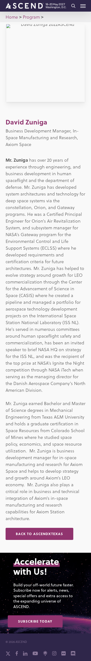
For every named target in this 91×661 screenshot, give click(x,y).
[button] (83, 5)
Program (31, 17)
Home (12, 17)
